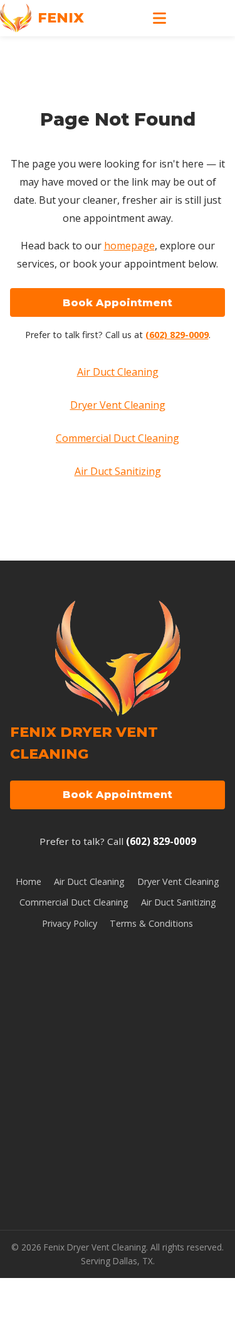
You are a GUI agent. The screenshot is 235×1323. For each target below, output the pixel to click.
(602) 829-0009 (177, 335)
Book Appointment (117, 303)
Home (28, 881)
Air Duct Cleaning (118, 372)
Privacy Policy (69, 923)
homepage (129, 245)
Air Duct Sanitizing (118, 471)
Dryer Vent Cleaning (117, 405)
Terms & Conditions (151, 923)
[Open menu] (159, 18)
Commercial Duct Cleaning (117, 438)
